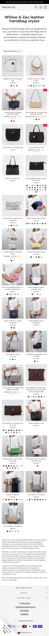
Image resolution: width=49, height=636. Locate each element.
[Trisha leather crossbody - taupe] (18, 531)
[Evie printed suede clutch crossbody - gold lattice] (17, 225)
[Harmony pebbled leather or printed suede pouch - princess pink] (15, 294)
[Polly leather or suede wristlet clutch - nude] (9, 432)
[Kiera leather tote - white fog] (15, 359)
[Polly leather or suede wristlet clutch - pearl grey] (11, 432)
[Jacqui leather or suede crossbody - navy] (14, 328)
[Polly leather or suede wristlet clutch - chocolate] (3, 430)
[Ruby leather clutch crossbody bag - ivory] (19, 466)
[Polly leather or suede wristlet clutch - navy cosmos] (6, 432)
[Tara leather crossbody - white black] (45, 499)
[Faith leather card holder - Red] (45, 223)
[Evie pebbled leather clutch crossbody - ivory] (43, 187)
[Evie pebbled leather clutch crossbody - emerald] (35, 187)
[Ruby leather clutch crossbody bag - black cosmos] (6, 466)
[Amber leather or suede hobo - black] (31, 86)
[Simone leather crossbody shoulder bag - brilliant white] (35, 466)
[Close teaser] (19, 633)
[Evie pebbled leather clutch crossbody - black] (27, 185)
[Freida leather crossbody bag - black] (11, 261)
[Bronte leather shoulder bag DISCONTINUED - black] (36, 119)
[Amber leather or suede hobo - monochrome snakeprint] (36, 86)
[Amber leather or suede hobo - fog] (34, 86)
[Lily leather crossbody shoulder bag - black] (35, 361)
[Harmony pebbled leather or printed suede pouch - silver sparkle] (18, 294)
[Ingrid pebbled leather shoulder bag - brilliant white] (35, 294)
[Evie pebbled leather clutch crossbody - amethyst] (32, 185)
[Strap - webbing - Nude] (19, 499)
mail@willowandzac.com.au (26, 607)
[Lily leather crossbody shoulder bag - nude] (37, 361)
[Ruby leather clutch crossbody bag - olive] (13, 468)
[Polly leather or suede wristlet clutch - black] (9, 430)
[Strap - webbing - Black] (6, 499)
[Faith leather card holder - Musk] (40, 223)
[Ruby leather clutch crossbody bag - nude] (10, 468)
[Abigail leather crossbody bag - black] (11, 86)
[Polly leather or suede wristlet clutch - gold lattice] (22, 430)
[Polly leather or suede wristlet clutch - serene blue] (17, 432)
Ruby (8, 556)
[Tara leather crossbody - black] (30, 499)
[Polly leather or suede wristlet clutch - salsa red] (14, 432)
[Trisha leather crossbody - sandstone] (13, 531)
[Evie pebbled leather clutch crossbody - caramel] (43, 185)
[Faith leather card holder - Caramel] (32, 223)
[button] (9, 627)
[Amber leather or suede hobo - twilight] (44, 86)
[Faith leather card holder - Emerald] (37, 223)
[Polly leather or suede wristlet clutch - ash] (6, 430)
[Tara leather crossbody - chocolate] (35, 499)
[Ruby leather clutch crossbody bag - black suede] (9, 466)
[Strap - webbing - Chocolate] (9, 499)
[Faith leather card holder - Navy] (43, 223)
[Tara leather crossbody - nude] (27, 499)
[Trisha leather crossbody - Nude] (15, 531)
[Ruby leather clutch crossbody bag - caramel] (11, 466)
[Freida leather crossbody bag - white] (14, 261)
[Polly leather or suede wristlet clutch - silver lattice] (19, 432)
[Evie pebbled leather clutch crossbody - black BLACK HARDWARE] (37, 185)
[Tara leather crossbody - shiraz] (40, 499)
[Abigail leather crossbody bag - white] (9, 86)
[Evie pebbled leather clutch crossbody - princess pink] (32, 190)
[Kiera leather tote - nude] (10, 359)
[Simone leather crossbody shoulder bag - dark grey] (37, 466)
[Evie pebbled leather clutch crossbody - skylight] (40, 190)
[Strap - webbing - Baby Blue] (3, 499)
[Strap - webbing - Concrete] (11, 499)
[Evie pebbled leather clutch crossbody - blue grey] (40, 185)
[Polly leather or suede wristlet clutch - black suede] (11, 430)
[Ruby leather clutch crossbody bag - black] (3, 466)
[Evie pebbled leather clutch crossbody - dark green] (30, 187)
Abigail (16, 556)
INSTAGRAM (24, 610)
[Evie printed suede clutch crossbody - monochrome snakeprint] (14, 225)
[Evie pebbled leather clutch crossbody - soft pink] (43, 190)
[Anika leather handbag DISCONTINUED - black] (11, 121)
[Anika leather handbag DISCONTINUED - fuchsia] (14, 121)
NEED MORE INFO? (24, 588)
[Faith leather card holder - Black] (27, 223)
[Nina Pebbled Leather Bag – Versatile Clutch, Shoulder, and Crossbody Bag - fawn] (36, 397)
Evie (3, 556)
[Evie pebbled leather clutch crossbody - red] (35, 190)
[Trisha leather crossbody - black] (7, 531)
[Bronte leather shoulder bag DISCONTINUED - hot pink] (39, 119)
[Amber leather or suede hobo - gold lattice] (28, 86)
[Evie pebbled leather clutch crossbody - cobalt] (45, 185)
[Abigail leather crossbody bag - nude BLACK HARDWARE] (14, 86)
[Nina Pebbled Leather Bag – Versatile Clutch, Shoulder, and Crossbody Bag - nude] (44, 397)
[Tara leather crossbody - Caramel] (43, 499)
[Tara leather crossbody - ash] (32, 499)
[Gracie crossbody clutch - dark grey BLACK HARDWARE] (36, 257)
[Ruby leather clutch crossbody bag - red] (15, 468)
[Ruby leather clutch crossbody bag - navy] (7, 468)
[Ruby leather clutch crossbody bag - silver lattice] (18, 468)
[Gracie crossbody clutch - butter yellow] (34, 257)
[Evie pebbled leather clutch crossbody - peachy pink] (30, 190)
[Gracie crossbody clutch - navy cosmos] (39, 257)
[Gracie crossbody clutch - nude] (41, 257)
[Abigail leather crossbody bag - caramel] (17, 86)
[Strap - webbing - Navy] (17, 499)
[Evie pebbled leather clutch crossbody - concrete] (27, 187)
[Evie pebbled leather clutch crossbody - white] (30, 185)
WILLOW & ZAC (24, 598)
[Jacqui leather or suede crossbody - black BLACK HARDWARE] (11, 328)
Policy (24, 593)
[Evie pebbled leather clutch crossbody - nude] (27, 190)
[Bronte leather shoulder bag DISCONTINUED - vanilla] (34, 119)
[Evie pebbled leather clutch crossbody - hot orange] (40, 187)
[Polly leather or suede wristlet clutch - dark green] (17, 430)
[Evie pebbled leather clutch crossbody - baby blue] (35, 185)
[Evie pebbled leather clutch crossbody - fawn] (37, 187)
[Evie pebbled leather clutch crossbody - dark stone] (32, 187)
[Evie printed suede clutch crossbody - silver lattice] (9, 225)
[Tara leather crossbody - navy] (37, 499)
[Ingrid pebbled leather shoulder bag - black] (32, 294)
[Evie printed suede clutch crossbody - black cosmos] (11, 225)
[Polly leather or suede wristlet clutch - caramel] (14, 430)
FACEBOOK (24, 614)
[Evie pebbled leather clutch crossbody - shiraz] (37, 190)
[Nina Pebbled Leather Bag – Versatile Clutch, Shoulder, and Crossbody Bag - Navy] (39, 397)
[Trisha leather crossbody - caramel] (10, 531)
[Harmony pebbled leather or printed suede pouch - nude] (13, 294)
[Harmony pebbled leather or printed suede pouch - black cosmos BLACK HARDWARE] (7, 294)
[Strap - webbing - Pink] (22, 499)
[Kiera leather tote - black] (13, 359)
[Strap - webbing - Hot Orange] (14, 499)
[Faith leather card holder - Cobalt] (35, 223)
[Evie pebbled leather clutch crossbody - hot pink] (45, 190)
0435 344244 (25, 603)
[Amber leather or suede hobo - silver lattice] (41, 86)
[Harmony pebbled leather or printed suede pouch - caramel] (10, 294)
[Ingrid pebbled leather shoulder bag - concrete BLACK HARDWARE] (37, 294)
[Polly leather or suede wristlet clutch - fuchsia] (19, 430)
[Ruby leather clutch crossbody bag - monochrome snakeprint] (22, 466)
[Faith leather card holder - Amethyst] (30, 223)
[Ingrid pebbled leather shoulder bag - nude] (40, 294)
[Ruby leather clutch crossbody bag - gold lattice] (17, 466)
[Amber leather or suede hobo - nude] (39, 86)
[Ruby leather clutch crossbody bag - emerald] (14, 466)
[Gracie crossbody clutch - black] (31, 257)
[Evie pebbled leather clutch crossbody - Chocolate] (36, 192)
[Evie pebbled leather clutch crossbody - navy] (45, 187)
